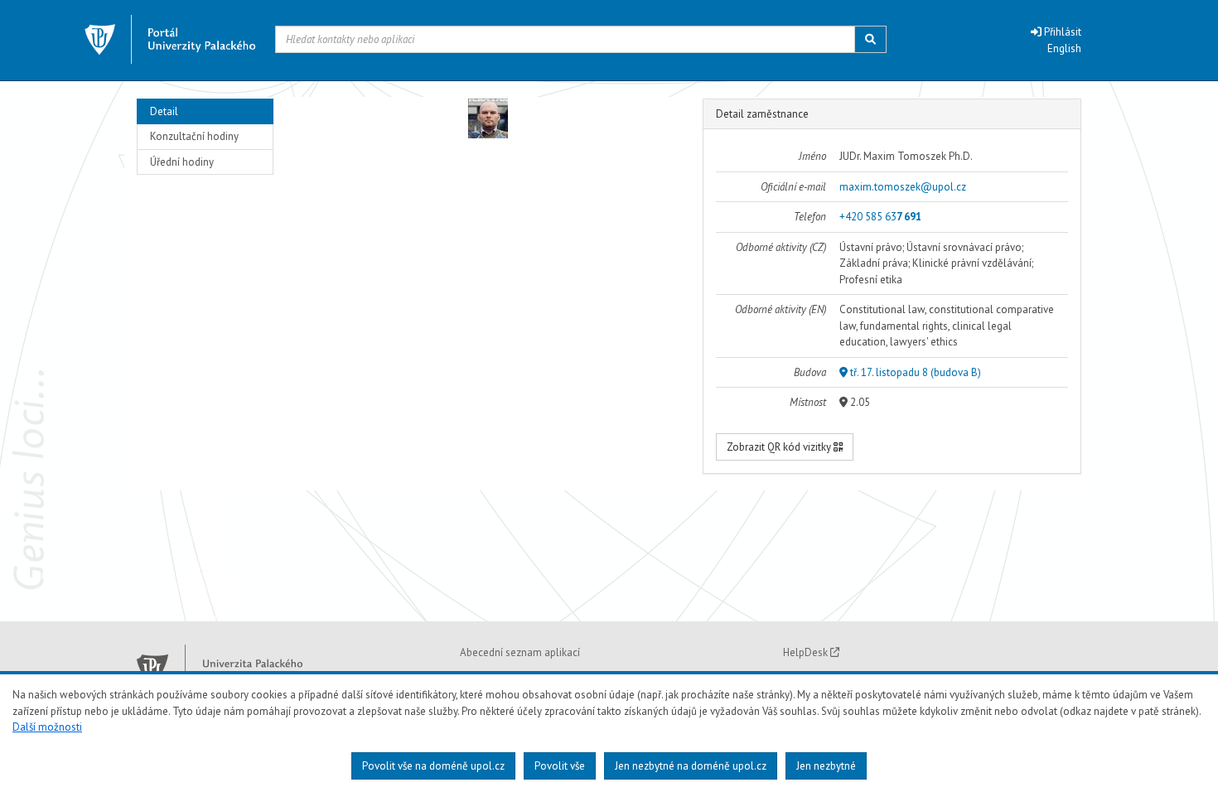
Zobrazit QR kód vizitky (780, 447)
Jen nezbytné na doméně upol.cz (690, 766)
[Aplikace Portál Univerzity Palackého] (171, 39)
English (1064, 48)
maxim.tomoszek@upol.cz (902, 187)
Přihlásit (1061, 32)
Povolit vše (559, 766)
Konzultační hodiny (194, 136)
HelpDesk (806, 652)
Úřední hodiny (182, 162)
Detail (164, 111)
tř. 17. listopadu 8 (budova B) (914, 372)
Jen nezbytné (826, 766)
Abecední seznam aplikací (520, 652)
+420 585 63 (880, 217)
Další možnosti (47, 727)
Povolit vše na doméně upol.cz (433, 766)
